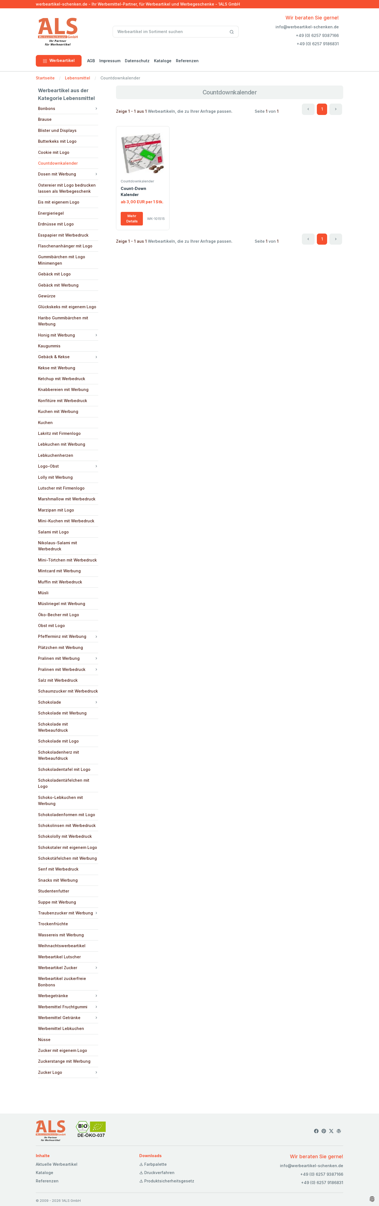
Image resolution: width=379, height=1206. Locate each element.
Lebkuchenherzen (55, 455)
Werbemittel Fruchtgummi (62, 1006)
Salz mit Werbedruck (58, 680)
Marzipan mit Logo (56, 510)
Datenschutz (137, 60)
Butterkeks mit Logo (57, 141)
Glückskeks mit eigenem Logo (67, 306)
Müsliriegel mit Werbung (61, 603)
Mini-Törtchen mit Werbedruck (67, 560)
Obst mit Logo (51, 625)
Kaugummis (49, 346)
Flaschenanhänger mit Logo (65, 246)
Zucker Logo (50, 1072)
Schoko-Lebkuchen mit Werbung (60, 800)
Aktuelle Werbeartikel (56, 1164)
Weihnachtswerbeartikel (61, 945)
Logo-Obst (48, 466)
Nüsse (44, 1039)
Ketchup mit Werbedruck (61, 378)
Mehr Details (132, 219)
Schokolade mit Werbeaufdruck (53, 727)
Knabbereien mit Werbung (63, 389)
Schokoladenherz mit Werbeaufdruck (58, 755)
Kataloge (162, 60)
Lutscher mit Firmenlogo (61, 488)
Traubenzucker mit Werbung (65, 913)
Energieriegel (51, 213)
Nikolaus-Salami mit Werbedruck (57, 545)
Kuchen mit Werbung (58, 411)
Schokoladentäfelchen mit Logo (63, 783)
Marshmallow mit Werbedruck (66, 499)
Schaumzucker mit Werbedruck (68, 691)
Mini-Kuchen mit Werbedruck (66, 520)
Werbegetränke (53, 995)
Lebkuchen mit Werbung (61, 444)
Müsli (43, 592)
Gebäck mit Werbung (58, 285)
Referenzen (187, 60)
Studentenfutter (53, 891)
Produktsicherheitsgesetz (168, 1181)
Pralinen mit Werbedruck (61, 669)
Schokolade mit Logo (58, 741)
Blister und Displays (57, 130)
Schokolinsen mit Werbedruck (67, 825)
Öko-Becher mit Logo (58, 614)
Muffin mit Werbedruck (60, 582)
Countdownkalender (58, 163)
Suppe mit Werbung (57, 902)
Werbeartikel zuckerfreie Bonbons (62, 981)
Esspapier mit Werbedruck (63, 235)
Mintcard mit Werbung (59, 570)
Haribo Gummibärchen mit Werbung (63, 320)
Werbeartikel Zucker (57, 967)
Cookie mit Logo (53, 152)
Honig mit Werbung (56, 335)
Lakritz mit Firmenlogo (59, 433)
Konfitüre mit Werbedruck (62, 400)
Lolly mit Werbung (55, 477)
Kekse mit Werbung (56, 367)
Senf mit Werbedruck (58, 869)
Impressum (109, 60)
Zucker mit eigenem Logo (62, 1050)
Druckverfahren (159, 1172)
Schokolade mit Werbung (62, 713)
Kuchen (45, 422)
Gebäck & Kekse (54, 356)
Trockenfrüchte (53, 923)
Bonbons (46, 108)
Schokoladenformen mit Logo (66, 814)
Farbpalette (155, 1164)
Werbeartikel (62, 60)
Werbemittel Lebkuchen (61, 1028)
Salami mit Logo (53, 532)
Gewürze (46, 296)
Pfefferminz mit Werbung (62, 636)
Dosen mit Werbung (57, 174)
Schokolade (49, 702)
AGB (91, 60)
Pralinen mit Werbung (59, 658)
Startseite (45, 78)
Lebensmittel (77, 78)
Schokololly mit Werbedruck (65, 836)
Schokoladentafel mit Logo (64, 769)
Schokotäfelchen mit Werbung (67, 858)
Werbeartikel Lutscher (59, 956)
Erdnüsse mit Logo (56, 224)
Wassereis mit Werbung (61, 934)
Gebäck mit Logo (54, 274)
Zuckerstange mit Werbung (64, 1061)
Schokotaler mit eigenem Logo (67, 847)
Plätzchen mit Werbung (60, 647)
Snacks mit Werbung (58, 880)
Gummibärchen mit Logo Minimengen (61, 259)
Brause (45, 119)
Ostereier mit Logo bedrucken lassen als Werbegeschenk (67, 188)
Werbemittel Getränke (59, 1017)
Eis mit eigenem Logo (58, 202)
